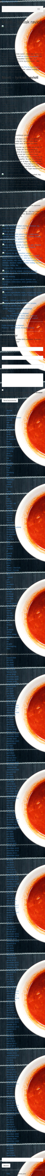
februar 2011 (11, 1100)
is (7, 489)
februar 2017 (11, 929)
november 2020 (13, 822)
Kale (8, 1173)
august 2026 (11, 657)
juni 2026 (10, 662)
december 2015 (13, 962)
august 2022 (11, 772)
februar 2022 (11, 786)
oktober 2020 (12, 824)
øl (7, 551)
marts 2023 (11, 755)
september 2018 (13, 884)
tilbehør (9, 625)
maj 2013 (10, 1036)
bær (8, 422)
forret (9, 460)
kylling (9, 505)
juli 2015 (10, 974)
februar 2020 (11, 843)
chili (27, 315)
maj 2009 (10, 1150)
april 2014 (10, 1010)
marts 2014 (11, 1012)
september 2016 (13, 941)
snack (9, 601)
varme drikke (11, 634)
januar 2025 (11, 703)
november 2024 (13, 707)
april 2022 (10, 781)
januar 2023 (11, 760)
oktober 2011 (12, 1081)
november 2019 (13, 850)
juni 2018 (10, 891)
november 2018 (13, 879)
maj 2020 (10, 836)
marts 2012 (11, 1069)
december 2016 (13, 934)
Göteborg (10, 472)
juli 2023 (10, 746)
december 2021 (13, 791)
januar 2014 (11, 1017)
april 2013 (10, 1038)
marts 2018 (11, 898)
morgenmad (11, 534)
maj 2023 (10, 750)
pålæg (9, 555)
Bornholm (10, 436)
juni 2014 (10, 1005)
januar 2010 (11, 1131)
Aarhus (9, 410)
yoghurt (35, 318)
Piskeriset (11, 311)
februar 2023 (11, 757)
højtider (9, 482)
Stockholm (11, 608)
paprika (28, 318)
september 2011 (13, 1084)
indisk (9, 484)
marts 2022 (11, 784)
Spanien (10, 605)
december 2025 (13, 676)
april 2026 (10, 667)
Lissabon (10, 513)
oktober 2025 (12, 681)
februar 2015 (11, 986)
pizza (9, 563)
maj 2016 (10, 950)
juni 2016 (10, 948)
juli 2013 (10, 1031)
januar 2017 (11, 931)
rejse (8, 565)
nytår (8, 544)
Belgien (9, 427)
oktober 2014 (12, 996)
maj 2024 (10, 722)
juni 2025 (10, 691)
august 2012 (11, 1057)
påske (9, 560)
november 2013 (13, 1022)
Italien (9, 491)
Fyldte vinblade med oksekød (13, 325)
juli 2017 (10, 917)
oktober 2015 (12, 967)
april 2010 (10, 1124)
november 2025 (13, 679)
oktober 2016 (12, 938)
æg (7, 315)
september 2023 (13, 741)
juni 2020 (10, 834)
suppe (9, 610)
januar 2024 (11, 731)
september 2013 (13, 1027)
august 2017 (11, 915)
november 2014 (13, 993)
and (8, 413)
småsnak (10, 596)
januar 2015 (11, 988)
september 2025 (13, 684)
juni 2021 (10, 805)
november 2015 (13, 965)
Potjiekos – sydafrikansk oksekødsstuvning (18, 327)
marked (9, 525)
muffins (9, 536)
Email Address (8, 354)
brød (8, 441)
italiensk (10, 494)
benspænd (11, 429)
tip (7, 627)
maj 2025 (10, 693)
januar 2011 (11, 1103)
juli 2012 (10, 1060)
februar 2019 (11, 872)
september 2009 (13, 1141)
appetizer (10, 415)
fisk (8, 458)
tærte (9, 620)
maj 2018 (10, 893)
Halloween (11, 479)
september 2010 (13, 1112)
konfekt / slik (11, 503)
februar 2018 (11, 900)
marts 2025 (11, 698)
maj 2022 (10, 779)
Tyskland (10, 629)
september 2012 (13, 1055)
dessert (9, 446)
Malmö (9, 520)
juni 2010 (10, 1119)
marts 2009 (11, 1155)
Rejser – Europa (13, 570)
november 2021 (13, 793)
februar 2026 (11, 672)
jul (7, 496)
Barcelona (10, 425)
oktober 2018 (12, 881)
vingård (9, 644)
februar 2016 (11, 957)
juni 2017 (10, 919)
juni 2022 (10, 776)
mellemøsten (16, 313)
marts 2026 (11, 669)
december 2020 (13, 819)
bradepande (11, 439)
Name (4, 345)
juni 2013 (10, 1034)
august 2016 (11, 943)
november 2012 (13, 1050)
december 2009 (13, 1134)
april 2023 (10, 753)
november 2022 (13, 765)
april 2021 (10, 810)
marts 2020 (11, 841)
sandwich (10, 584)
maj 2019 (10, 865)
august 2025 (11, 686)
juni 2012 (10, 1062)
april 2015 (10, 981)
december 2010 (13, 1105)
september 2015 (13, 969)
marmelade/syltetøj (14, 527)
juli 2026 (10, 660)
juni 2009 (10, 1148)
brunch (9, 444)
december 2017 (13, 905)
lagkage (10, 508)
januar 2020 (11, 846)
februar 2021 (11, 815)
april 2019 (10, 867)
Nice (8, 541)
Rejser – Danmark (13, 567)
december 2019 (13, 848)
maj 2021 (10, 807)
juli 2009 (10, 1146)
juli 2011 (10, 1088)
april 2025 (10, 696)
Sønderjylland (12, 603)
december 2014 (13, 991)
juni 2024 (10, 719)
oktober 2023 (12, 738)
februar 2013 (11, 1043)
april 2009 (10, 1153)
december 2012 (13, 1048)
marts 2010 (11, 1127)
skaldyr (9, 591)
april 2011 (10, 1096)
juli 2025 (10, 688)
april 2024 (10, 724)
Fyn (8, 470)
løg (16, 318)
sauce (9, 586)
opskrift (9, 553)
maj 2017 (10, 922)
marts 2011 (11, 1098)
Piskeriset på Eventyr (10, 1)
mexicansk (11, 532)
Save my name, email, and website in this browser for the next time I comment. (22, 393)
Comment (6, 371)
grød (8, 477)
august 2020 (11, 829)
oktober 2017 (12, 910)
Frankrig (10, 463)
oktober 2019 (12, 853)
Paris (8, 558)
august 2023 (11, 743)
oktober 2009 (12, 1138)
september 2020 (13, 826)
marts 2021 (11, 812)
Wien (8, 648)
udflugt (9, 632)
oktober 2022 (12, 767)
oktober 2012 (12, 1053)
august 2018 (11, 886)
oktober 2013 (12, 1024)
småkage (10, 594)
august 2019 (11, 857)
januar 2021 (11, 817)
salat (8, 582)
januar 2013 (11, 1046)
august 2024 (11, 715)
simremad (10, 589)
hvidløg (4, 318)
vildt (8, 639)
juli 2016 (10, 946)
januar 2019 (11, 874)
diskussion (11, 448)
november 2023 (13, 736)
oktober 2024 (12, 710)
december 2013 (13, 1019)
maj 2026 (10, 665)
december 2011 (13, 1077)
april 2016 (10, 953)
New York (10, 539)
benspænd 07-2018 (17, 315)
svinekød (10, 615)
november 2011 (13, 1079)
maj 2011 (10, 1093)
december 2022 (13, 762)
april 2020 (10, 838)
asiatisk (9, 420)
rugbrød (10, 577)
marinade (10, 522)
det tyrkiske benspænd (29, 56)
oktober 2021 (12, 796)
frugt (8, 467)
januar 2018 (11, 903)
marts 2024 (11, 726)
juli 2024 (10, 717)
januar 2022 (11, 788)
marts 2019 (11, 869)
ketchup (11, 318)
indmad (9, 486)
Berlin (9, 432)
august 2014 (11, 1000)
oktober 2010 (12, 1110)
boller (9, 434)
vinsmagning (11, 646)
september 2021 (13, 798)
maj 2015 (10, 979)
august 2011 (11, 1086)
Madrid (9, 517)
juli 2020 (10, 831)
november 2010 (13, 1107)
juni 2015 (10, 976)
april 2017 (10, 924)
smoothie (10, 598)
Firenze (9, 455)
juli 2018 (10, 888)
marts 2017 (11, 926)
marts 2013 (11, 1041)
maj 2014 (10, 1007)
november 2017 (13, 907)
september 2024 (13, 712)
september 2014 (13, 998)
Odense (10, 546)
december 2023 (13, 734)
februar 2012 (11, 1072)
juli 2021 (10, 803)
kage (8, 498)
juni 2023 (10, 748)
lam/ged (10, 510)
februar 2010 (11, 1129)
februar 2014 (11, 1015)
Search (6, 1165)
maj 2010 (10, 1122)
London (9, 515)
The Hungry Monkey (31, 67)
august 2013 (11, 1029)
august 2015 (11, 972)
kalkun (9, 501)
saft (8, 579)
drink (8, 453)
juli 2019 (10, 860)
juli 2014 (10, 1003)
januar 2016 (11, 960)
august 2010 (11, 1115)
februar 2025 (11, 700)
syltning (9, 617)
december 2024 (13, 705)
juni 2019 (10, 862)
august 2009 (11, 1143)
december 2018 (13, 876)
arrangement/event (14, 417)
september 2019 (13, 855)
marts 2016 (11, 955)
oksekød (25, 313)
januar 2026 (11, 674)
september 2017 (13, 912)
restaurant (10, 572)
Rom (8, 575)
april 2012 (10, 1067)
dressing (10, 451)
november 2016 (13, 936)
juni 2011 (10, 1091)
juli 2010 (10, 1117)
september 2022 (13, 769)
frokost (9, 465)
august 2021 (11, 800)
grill (8, 475)
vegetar (9, 636)
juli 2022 (10, 774)
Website (5, 363)
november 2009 (13, 1136)
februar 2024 (11, 729)
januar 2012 (11, 1074)
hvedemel (33, 315)
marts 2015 (11, 984)
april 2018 (10, 896)
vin (8, 641)
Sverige (9, 613)
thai (8, 622)
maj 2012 (10, 1065)
